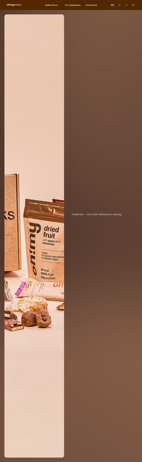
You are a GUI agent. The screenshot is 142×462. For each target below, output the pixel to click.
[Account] (126, 5)
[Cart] (133, 5)
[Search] (119, 5)
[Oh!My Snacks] (14, 5)
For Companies (73, 5)
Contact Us (91, 5)
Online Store (51, 5)
